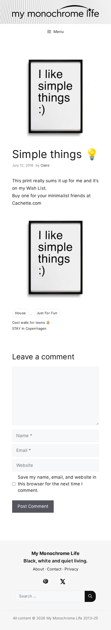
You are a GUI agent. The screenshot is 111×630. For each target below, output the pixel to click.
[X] (63, 581)
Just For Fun (47, 313)
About (38, 569)
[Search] (90, 596)
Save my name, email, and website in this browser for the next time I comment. (57, 484)
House (20, 313)
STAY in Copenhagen (29, 328)
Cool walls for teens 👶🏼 (31, 322)
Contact (54, 569)
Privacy (71, 569)
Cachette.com (26, 203)
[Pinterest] (46, 581)
